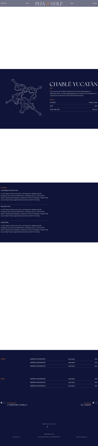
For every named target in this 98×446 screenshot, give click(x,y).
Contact (95, 3)
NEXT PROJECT (87, 403)
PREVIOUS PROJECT (11, 403)
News (71, 3)
